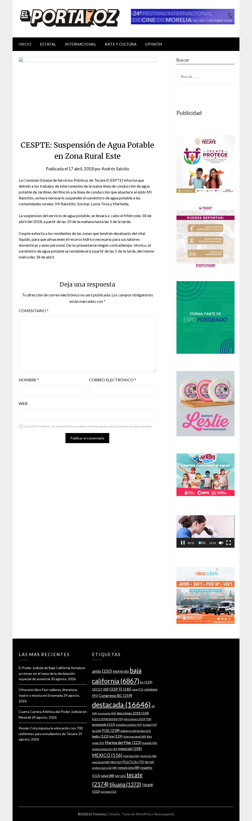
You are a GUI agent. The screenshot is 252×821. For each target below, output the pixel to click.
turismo (108, 791)
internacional (134, 736)
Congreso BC (115, 695)
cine (137, 689)
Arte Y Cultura (120, 44)
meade (149, 743)
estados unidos (129, 724)
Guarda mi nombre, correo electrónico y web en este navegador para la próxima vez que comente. (88, 426)
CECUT (100, 689)
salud (107, 776)
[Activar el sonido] (221, 542)
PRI (149, 762)
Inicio (25, 44)
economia (107, 713)
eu (96, 731)
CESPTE (120, 689)
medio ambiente (104, 749)
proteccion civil (104, 767)
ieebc (100, 736)
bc (146, 682)
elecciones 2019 (137, 719)
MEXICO (107, 755)
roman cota (129, 768)
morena (131, 756)
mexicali (130, 748)
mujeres (148, 755)
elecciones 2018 (133, 713)
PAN (116, 762)
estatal (150, 724)
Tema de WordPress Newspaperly (148, 814)
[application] (205, 531)
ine (116, 736)
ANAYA (121, 672)
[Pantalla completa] (228, 542)
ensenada (103, 724)
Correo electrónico (112, 379)
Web (23, 403)
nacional (101, 762)
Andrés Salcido (115, 168)
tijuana (125, 784)
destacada (121, 704)
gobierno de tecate (135, 731)
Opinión (153, 44)
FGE (111, 730)
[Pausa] (182, 542)
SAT (120, 776)
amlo (102, 671)
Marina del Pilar (123, 742)
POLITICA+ (133, 762)
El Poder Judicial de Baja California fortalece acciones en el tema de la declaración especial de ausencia (52, 673)
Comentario (33, 310)
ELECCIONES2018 (107, 719)
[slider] (201, 543)
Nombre (29, 379)
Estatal (48, 44)
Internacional (80, 44)
